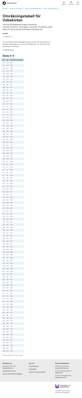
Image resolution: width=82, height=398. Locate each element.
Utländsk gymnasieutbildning (33, 8)
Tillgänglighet (33, 369)
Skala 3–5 (8, 36)
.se (62, 368)
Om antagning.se (34, 366)
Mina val (71, 4)
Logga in (63, 4)
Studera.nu (58, 372)
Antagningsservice (8, 368)
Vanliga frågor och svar (9, 371)
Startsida (5, 8)
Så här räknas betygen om (51, 8)
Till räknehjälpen (8, 50)
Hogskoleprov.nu (60, 377)
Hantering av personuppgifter (37, 372)
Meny (77, 4)
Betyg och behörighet (16, 8)
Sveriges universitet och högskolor (12, 373)
